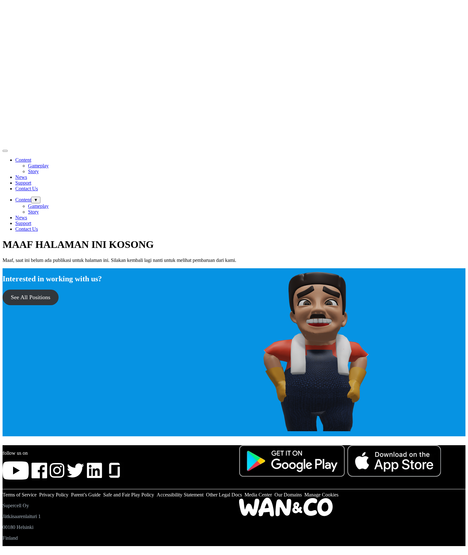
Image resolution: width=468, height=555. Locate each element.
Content (23, 160)
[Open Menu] (5, 151)
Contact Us (26, 188)
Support (23, 183)
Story (33, 171)
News (21, 177)
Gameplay (38, 165)
